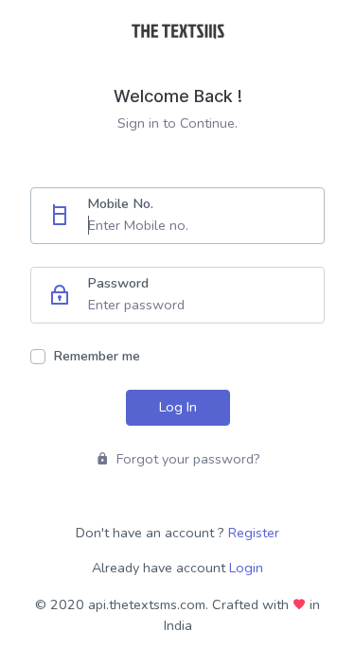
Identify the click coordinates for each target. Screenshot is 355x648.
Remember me (96, 355)
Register (253, 532)
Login (246, 567)
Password (118, 282)
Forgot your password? (186, 458)
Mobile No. (120, 203)
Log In (178, 406)
